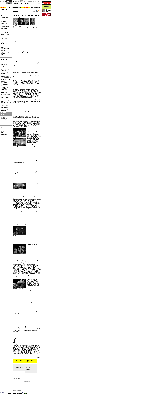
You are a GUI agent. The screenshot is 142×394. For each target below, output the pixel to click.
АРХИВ (22, 1)
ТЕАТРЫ (31, 1)
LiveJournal (37, 10)
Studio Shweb (9, 393)
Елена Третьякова (15, 11)
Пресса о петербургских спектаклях (16, 7)
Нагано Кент (27, 371)
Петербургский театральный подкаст (35, 7)
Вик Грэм (27, 368)
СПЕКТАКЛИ (28, 1)
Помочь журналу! (26, 7)
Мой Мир (38, 10)
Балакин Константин (28, 366)
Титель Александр (28, 372)
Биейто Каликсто (28, 367)
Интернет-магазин (3, 7)
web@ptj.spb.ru (14, 393)
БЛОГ (16, 1)
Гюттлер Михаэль (28, 370)
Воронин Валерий (28, 369)
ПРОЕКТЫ (38, 1)
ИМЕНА (24, 1)
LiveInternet (39, 10)
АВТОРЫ (19, 1)
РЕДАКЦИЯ (34, 1)
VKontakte (36, 10)
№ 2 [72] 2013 (22, 3)
